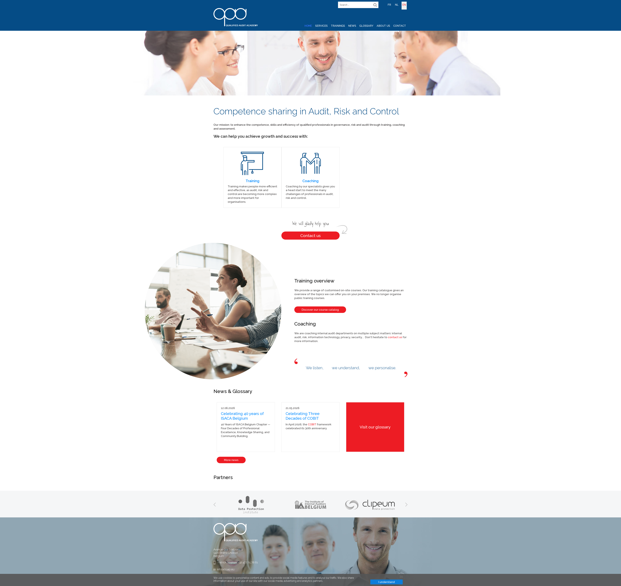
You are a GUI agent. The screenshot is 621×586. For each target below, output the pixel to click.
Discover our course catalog (320, 309)
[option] (251, 504)
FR (389, 4)
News (352, 25)
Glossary (366, 25)
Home (308, 25)
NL (396, 4)
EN (404, 4)
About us (383, 25)
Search (375, 5)
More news (231, 460)
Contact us (310, 235)
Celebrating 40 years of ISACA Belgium (242, 416)
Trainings (338, 25)
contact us (395, 337)
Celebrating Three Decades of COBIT (303, 416)
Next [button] (406, 504)
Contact (399, 25)
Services (321, 25)
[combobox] (358, 5)
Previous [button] (214, 504)
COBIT (312, 424)
